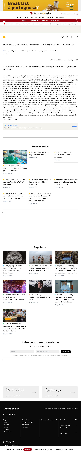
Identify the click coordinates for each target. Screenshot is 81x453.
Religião (41, 17)
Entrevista (45, 21)
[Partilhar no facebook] (58, 37)
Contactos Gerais (46, 420)
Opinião (24, 21)
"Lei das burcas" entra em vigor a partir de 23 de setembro (39, 180)
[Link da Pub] (40, 5)
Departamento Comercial (65, 427)
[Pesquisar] (76, 21)
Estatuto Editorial (27, 422)
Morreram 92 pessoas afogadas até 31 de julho (40, 153)
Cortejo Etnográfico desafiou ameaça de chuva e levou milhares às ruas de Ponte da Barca (14, 311)
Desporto (34, 17)
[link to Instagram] (6, 414)
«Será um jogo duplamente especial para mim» (38, 282)
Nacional (50, 17)
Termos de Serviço (57, 355)
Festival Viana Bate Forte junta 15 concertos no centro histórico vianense (13, 282)
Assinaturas (25, 425)
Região (26, 17)
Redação (63, 420)
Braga (5, 420)
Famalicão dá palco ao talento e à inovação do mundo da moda (22, 24)
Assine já (27, 449)
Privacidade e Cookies (8, 441)
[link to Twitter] (10, 414)
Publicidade (25, 427)
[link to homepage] (40, 13)
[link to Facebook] (3, 414)
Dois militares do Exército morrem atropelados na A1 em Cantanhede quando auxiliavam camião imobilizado (40, 196)
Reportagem (34, 21)
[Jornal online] (11, 14)
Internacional (59, 17)
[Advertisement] (40, 222)
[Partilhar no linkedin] (72, 37)
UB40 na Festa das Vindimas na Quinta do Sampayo (64, 153)
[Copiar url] (77, 37)
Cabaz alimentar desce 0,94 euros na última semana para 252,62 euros (15, 152)
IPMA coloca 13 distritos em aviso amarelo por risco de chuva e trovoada (64, 181)
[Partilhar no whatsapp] (67, 37)
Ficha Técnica (26, 420)
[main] (40, 217)
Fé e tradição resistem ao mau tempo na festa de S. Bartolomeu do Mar (39, 253)
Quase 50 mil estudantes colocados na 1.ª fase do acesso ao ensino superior (14, 195)
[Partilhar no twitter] (63, 37)
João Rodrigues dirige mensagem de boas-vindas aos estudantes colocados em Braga (66, 282)
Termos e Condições (8, 442)
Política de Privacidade (44, 355)
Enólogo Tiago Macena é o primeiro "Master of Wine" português (14, 180)
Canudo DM (55, 21)
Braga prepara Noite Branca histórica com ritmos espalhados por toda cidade (14, 253)
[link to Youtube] (13, 414)
